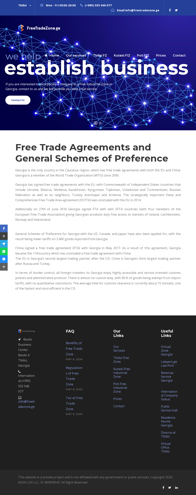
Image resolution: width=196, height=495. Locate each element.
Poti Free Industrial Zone (120, 388)
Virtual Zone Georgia (166, 350)
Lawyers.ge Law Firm (169, 364)
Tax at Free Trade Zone (74, 403)
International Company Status (169, 395)
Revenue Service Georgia (167, 377)
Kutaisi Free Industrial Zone (121, 373)
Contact (118, 406)
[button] (4, 228)
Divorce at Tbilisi (168, 434)
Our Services (119, 349)
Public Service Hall (169, 408)
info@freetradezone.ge (142, 10)
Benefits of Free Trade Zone (74, 348)
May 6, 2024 (74, 359)
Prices (117, 399)
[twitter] (176, 10)
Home (54, 55)
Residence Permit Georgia (168, 421)
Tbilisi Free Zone (121, 360)
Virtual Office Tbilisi (166, 447)
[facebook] (170, 10)
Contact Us (17, 100)
